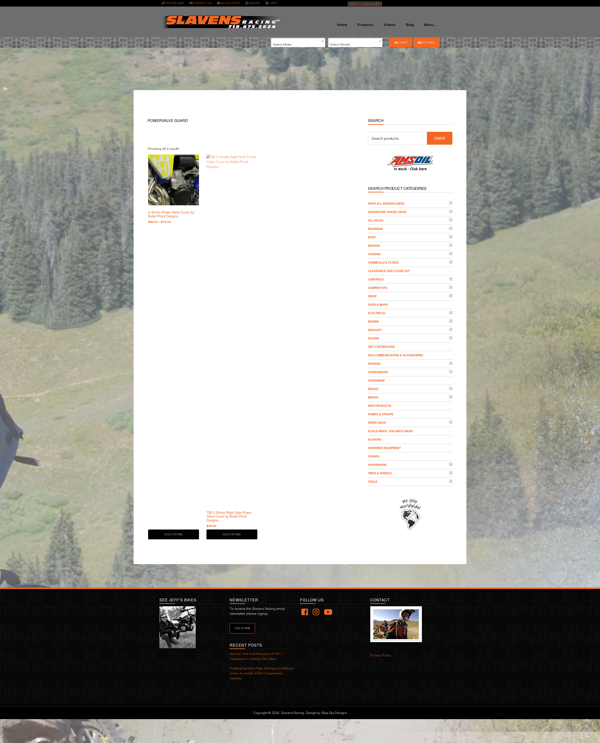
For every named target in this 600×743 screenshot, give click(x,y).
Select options (174, 534)
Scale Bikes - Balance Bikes (390, 431)
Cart (273, 3)
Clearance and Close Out (389, 271)
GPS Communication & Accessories (395, 355)
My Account (230, 3)
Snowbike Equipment (384, 448)
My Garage (428, 42)
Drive (372, 296)
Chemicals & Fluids (383, 262)
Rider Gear (377, 422)
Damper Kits (377, 288)
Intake (373, 389)
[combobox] (298, 42)
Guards (374, 363)
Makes (373, 397)
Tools (372, 481)
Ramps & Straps (380, 414)
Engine (373, 321)
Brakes (374, 245)
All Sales (375, 220)
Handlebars (378, 372)
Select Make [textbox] (282, 44)
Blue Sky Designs (334, 713)
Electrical (377, 313)
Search (403, 42)
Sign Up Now (242, 628)
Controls (376, 279)
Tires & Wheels (380, 473)
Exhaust (375, 330)
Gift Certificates (381, 347)
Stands (373, 456)
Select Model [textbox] (340, 44)
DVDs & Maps (378, 304)
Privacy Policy (380, 655)
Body (372, 237)
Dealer (254, 3)
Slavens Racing (220, 22)
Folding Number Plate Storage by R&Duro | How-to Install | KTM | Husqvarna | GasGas (262, 673)
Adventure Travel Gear (387, 212)
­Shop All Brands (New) (386, 203)
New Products (379, 406)
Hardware (376, 380)
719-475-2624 (174, 3)
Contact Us (202, 3)
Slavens (374, 439)
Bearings (375, 229)
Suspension (377, 465)
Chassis (374, 254)
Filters (373, 338)
